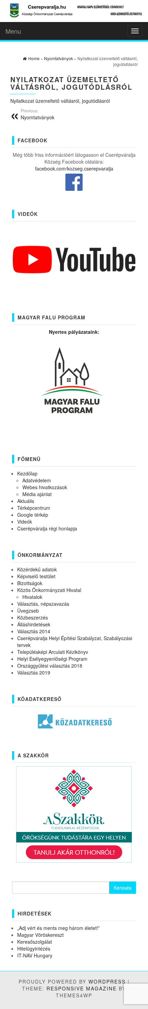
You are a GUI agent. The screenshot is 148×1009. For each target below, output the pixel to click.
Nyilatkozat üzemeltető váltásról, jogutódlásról (60, 100)
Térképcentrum (33, 507)
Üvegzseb (28, 610)
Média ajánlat (37, 494)
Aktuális (25, 500)
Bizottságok (29, 583)
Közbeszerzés (32, 617)
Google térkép (32, 514)
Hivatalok (32, 596)
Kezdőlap (27, 473)
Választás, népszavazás (43, 603)
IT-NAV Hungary (34, 955)
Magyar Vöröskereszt (40, 934)
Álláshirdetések (33, 624)
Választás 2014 (33, 631)
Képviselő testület (36, 576)
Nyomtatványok (37, 114)
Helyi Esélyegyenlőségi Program (52, 658)
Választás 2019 (33, 672)
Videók (24, 521)
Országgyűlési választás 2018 (49, 665)
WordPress (107, 981)
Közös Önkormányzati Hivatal (49, 589)
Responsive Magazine (81, 988)
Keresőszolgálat (34, 941)
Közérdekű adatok (37, 569)
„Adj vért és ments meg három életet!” (58, 927)
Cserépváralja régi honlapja (47, 528)
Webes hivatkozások (44, 487)
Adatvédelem (36, 480)
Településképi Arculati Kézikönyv (52, 651)
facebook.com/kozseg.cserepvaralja (74, 168)
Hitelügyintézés (33, 948)
